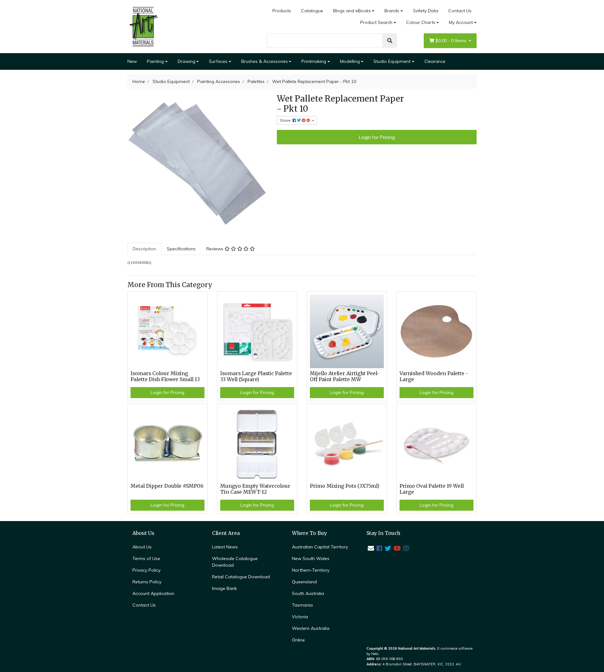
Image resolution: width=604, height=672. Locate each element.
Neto (375, 654)
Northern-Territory (310, 570)
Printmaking (313, 61)
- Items (451, 40)
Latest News (225, 547)
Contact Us (460, 11)
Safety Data (425, 11)
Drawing (186, 61)
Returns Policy (146, 582)
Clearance (434, 61)
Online (298, 640)
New (132, 61)
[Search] (390, 40)
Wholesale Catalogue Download (235, 562)
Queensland (304, 582)
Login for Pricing (377, 137)
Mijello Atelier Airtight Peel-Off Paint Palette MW (344, 376)
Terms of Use (146, 558)
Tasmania (302, 605)
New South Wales (310, 558)
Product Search (376, 22)
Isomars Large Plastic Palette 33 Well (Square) (256, 376)
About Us (142, 547)
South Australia (308, 593)
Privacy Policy (146, 570)
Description (144, 249)
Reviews (215, 249)
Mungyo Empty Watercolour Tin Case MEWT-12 (255, 489)
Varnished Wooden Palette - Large (434, 376)
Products (281, 11)
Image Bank (224, 588)
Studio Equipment (392, 61)
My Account (461, 22)
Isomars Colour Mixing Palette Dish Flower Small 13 (165, 376)
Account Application (153, 593)
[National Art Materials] (143, 26)
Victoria (300, 616)
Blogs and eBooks (352, 11)
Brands (391, 11)
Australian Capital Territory (320, 547)
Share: (286, 120)
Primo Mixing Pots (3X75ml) (344, 486)
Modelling (350, 61)
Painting (155, 61)
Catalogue (312, 11)
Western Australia (310, 628)
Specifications (181, 249)
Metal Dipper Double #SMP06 (167, 486)
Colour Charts (420, 22)
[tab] (144, 249)
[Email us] (371, 548)
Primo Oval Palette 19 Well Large (432, 489)
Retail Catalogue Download (241, 577)
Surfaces (218, 61)
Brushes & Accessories (264, 61)
